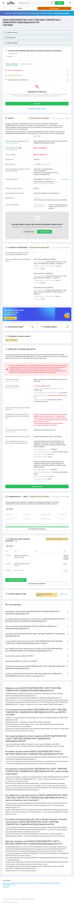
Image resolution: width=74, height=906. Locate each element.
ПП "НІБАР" (6, 887)
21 (52, 278)
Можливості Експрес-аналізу (37, 108)
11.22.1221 (8, 563)
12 (40, 294)
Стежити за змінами (12, 32)
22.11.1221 (8, 570)
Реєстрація (55, 8)
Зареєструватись (44, 231)
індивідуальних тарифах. (61, 13)
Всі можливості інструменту (37, 529)
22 (60, 278)
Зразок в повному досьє (17, 580)
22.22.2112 (8, 555)
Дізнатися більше (10, 318)
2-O (64, 292)
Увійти (20, 8)
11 (64, 263)
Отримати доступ (13, 340)
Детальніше (64, 179)
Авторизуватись (29, 231)
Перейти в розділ (37, 486)
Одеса (19, 870)
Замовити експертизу (12, 43)
